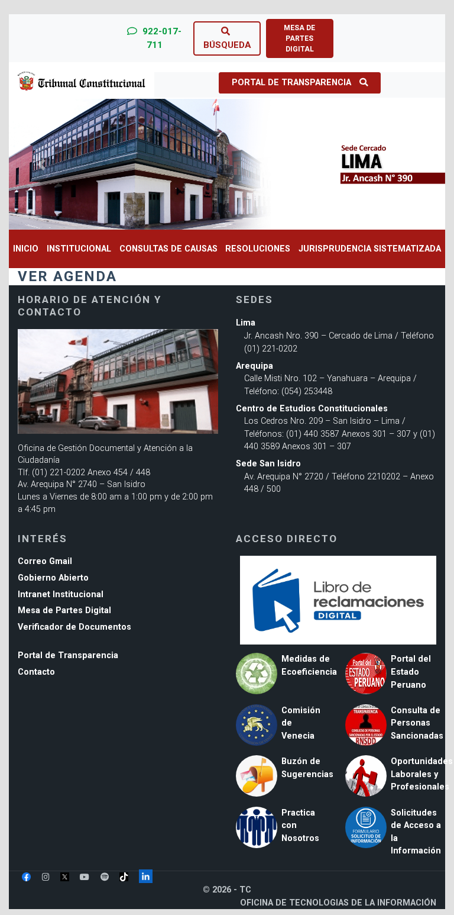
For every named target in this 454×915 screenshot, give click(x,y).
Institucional (79, 249)
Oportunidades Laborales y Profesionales (422, 774)
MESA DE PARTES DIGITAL (299, 38)
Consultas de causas (168, 249)
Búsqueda (227, 45)
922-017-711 (160, 38)
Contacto (36, 672)
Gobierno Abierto (53, 578)
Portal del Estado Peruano (411, 672)
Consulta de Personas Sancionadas (417, 723)
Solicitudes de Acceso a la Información (416, 832)
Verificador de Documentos (74, 627)
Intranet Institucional (60, 594)
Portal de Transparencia (291, 83)
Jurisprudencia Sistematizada (370, 249)
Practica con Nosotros (300, 825)
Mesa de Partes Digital (64, 610)
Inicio (25, 249)
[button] (41, 164)
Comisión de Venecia (300, 723)
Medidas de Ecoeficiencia (309, 665)
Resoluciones (257, 249)
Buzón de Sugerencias (307, 767)
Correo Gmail (45, 561)
